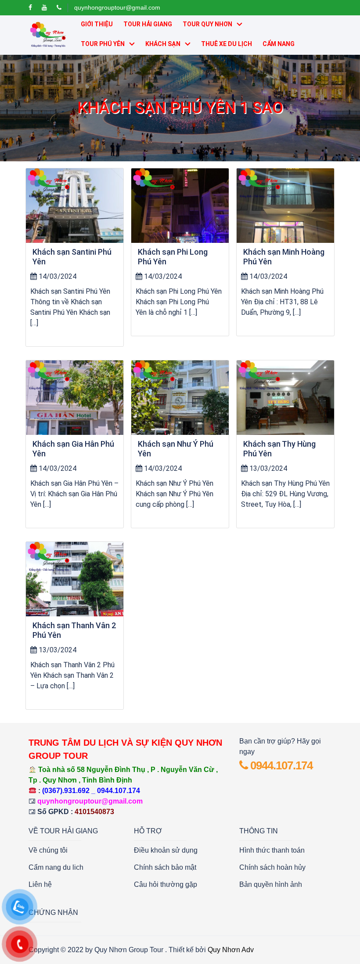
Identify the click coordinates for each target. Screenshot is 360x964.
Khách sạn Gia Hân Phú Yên (73, 448)
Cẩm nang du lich (56, 867)
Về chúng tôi (48, 850)
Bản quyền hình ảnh (270, 884)
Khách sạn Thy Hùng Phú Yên (279, 448)
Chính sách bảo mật (165, 867)
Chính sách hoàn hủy (272, 867)
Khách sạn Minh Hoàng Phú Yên (283, 256)
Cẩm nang (279, 43)
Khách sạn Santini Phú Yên (72, 256)
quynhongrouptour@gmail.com (117, 7)
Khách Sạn (162, 43)
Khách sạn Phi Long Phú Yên (173, 256)
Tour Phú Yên (103, 43)
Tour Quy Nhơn (207, 24)
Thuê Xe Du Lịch (226, 43)
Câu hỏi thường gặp (165, 884)
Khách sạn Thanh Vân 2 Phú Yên (74, 630)
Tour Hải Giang (147, 24)
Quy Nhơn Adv (231, 949)
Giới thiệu (97, 24)
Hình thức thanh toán (272, 850)
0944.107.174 (280, 765)
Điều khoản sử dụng (166, 850)
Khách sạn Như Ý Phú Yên (175, 448)
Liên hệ (40, 884)
